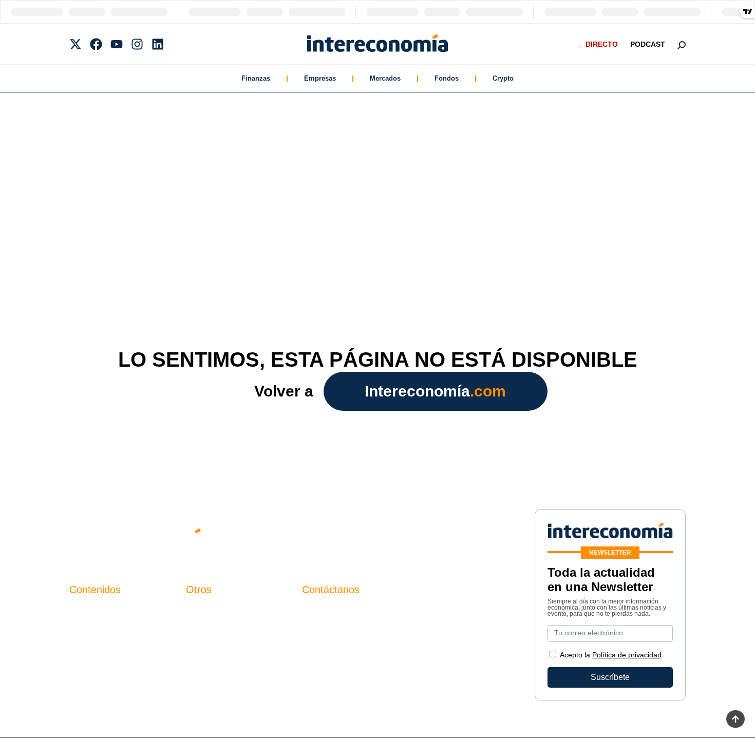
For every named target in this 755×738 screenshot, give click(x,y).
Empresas (320, 78)
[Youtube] (116, 44)
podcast (647, 44)
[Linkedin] (158, 44)
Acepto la (611, 655)
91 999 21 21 (326, 632)
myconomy (89, 611)
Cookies (201, 663)
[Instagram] (137, 44)
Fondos (447, 78)
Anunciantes (92, 628)
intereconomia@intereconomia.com (366, 616)
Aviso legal (206, 628)
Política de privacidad (225, 645)
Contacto (202, 611)
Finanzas (255, 78)
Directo (602, 44)
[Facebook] (96, 44)
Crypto (503, 78)
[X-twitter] (75, 44)
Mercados (385, 78)
